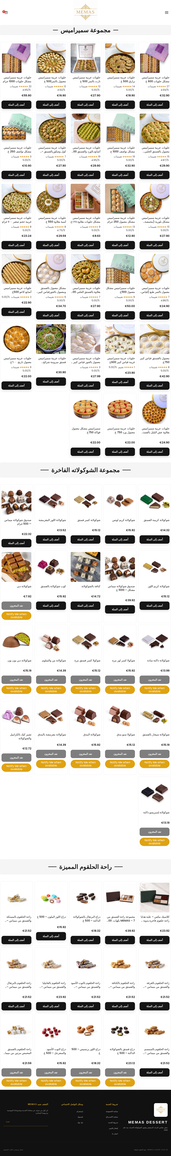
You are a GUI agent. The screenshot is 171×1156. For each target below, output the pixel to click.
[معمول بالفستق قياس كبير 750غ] (154, 339)
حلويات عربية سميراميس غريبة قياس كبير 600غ (121, 360)
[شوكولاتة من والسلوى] (51, 641)
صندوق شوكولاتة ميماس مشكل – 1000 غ (121, 588)
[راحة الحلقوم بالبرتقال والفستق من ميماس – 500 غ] (16, 964)
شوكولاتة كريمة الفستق (156, 520)
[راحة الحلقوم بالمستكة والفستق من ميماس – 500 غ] (16, 898)
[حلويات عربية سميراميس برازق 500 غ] (120, 58)
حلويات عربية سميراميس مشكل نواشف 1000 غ (121, 149)
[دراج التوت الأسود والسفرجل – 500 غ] (51, 1030)
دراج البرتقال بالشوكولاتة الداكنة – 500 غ (86, 918)
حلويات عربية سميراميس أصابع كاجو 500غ (17, 290)
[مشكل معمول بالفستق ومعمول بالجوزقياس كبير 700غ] (51, 269)
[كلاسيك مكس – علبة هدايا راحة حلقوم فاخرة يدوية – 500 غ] (154, 898)
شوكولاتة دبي (24, 586)
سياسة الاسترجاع (112, 1117)
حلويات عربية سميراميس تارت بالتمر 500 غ (86, 79)
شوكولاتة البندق (91, 734)
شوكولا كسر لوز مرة (123, 660)
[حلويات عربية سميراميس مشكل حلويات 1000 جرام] (16, 58)
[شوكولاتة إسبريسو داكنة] (154, 793)
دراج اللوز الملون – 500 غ (51, 917)
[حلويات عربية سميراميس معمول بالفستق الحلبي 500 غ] (154, 128)
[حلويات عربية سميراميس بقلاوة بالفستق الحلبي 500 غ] (86, 269)
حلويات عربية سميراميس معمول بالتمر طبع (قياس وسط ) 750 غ (155, 292)
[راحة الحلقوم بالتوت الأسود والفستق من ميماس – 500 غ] (86, 964)
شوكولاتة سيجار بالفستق (155, 734)
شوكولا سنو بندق (126, 734)
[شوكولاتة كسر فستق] (86, 501)
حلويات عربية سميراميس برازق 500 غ (121, 79)
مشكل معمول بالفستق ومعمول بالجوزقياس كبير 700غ (52, 292)
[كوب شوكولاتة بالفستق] (51, 567)
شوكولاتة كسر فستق (88, 520)
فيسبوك (80, 1117)
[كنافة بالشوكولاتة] (86, 567)
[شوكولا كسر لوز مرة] (120, 641)
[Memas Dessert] (85, 12)
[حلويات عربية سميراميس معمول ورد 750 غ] (120, 409)
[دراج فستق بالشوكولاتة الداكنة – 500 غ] (120, 1030)
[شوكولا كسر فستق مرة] (86, 641)
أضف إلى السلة (154, 104)
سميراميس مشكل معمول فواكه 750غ (86, 430)
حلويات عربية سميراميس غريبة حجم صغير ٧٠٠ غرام (16, 219)
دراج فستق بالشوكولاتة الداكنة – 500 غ (122, 1051)
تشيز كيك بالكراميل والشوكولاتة (20, 736)
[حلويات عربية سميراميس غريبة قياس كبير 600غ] (120, 339)
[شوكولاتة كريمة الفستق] (154, 501)
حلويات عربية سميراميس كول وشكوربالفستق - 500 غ (52, 151)
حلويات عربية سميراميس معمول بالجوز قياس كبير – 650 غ (85, 362)
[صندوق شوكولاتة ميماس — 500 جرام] (16, 501)
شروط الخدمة (113, 1122)
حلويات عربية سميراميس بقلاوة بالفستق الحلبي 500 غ (85, 292)
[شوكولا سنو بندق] (120, 715)
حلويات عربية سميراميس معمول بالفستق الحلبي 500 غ (155, 151)
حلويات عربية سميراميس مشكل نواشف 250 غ (17, 149)
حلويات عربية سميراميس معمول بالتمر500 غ (52, 79)
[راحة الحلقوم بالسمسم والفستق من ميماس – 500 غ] (154, 1030)
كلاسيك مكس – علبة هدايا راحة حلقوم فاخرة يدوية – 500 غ (155, 920)
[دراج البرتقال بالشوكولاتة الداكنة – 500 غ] (86, 898)
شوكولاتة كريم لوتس (123, 520)
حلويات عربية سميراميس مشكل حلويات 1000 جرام (17, 79)
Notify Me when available (16, 615)
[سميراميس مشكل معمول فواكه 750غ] (86, 409)
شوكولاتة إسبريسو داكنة (156, 812)
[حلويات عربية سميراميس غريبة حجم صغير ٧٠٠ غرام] (16, 199)
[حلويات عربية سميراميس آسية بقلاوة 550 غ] (51, 199)
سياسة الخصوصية (112, 1111)
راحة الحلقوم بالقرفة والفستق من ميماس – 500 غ (157, 986)
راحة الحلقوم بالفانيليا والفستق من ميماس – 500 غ (53, 986)
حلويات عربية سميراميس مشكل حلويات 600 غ (155, 79)
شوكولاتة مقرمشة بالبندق (52, 734)
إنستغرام (80, 1111)
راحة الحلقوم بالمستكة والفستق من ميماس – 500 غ (19, 920)
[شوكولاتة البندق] (86, 715)
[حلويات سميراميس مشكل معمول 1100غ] (120, 269)
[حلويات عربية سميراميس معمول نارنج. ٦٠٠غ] (16, 339)
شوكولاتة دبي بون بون (19, 660)
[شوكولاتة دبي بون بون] (16, 641)
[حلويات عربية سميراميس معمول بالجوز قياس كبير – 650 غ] (86, 339)
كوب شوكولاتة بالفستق (53, 586)
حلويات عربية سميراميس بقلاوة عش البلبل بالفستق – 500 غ (155, 432)
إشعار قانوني (113, 1128)
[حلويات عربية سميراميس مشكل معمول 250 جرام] (120, 199)
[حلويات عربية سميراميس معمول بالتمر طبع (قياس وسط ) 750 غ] (154, 269)
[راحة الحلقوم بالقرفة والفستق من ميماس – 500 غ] (154, 964)
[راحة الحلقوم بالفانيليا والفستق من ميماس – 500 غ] (51, 964)
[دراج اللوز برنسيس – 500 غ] (86, 1030)
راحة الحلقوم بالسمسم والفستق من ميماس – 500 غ (156, 1053)
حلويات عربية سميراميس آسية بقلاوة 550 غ (52, 219)
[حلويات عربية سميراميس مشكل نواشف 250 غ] (16, 128)
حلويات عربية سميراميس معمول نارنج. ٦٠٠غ (17, 360)
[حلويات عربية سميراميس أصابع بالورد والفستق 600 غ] (86, 128)
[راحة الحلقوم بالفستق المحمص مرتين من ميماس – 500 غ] (16, 1030)
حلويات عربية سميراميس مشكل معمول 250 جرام (121, 219)
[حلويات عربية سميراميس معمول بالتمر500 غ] (51, 58)
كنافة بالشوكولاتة (90, 586)
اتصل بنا (115, 1134)
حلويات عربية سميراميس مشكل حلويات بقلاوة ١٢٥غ (85, 219)
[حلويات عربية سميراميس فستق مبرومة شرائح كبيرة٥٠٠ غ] (51, 339)
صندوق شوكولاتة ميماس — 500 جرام (17, 522)
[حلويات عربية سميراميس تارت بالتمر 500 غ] (86, 58)
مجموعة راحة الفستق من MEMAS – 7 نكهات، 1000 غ (120, 920)
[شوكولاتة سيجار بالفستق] (154, 715)
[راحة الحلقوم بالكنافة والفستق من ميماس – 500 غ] (120, 964)
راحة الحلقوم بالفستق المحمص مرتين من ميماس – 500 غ (16, 1053)
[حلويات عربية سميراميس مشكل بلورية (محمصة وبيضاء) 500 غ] (154, 199)
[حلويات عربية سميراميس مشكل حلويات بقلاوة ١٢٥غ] (86, 199)
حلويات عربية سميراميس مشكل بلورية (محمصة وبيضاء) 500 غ (155, 221)
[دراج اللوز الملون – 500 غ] (51, 898)
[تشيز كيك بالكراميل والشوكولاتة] (16, 715)
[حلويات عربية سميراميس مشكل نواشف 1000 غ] (120, 128)
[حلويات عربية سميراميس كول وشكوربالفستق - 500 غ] (51, 128)
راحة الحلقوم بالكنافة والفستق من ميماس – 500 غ (122, 986)
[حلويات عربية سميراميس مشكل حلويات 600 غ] (154, 58)
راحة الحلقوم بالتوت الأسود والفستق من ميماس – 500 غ (85, 986)
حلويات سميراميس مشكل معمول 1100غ (120, 290)
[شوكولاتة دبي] (16, 567)
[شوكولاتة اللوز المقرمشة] (51, 501)
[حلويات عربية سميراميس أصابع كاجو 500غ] (16, 269)
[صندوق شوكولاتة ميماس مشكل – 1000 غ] (120, 567)
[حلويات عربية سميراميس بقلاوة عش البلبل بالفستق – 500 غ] (154, 409)
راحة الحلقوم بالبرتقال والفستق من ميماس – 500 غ (19, 986)
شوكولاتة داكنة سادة (158, 660)
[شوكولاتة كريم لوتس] (120, 501)
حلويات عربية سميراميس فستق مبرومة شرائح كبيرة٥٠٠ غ (52, 362)
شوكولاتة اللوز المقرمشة (52, 520)
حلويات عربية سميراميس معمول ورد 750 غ (121, 430)
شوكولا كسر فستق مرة (87, 660)
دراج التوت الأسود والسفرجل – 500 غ (55, 1051)
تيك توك (80, 1122)
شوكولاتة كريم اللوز (158, 586)
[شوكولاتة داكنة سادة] (154, 641)
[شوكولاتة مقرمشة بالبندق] (51, 715)
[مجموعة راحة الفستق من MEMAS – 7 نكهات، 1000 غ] (120, 898)
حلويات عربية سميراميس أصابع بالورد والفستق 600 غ (86, 151)
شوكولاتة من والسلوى (54, 660)
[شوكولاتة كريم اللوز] (154, 567)
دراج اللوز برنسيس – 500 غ (86, 1051)
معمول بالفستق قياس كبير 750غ (154, 360)
